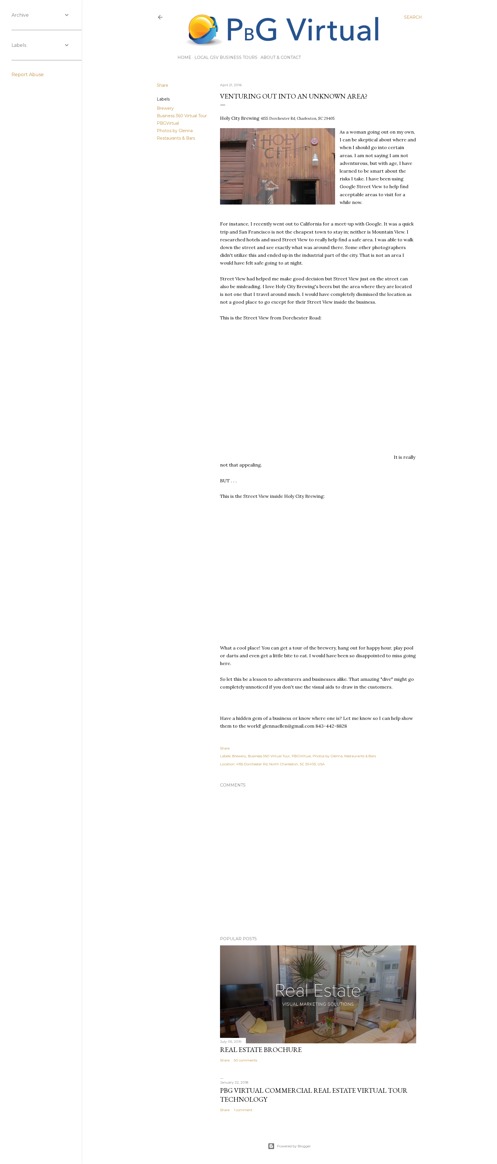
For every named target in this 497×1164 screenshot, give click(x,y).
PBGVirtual (168, 123)
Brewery (165, 108)
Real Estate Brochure (261, 1049)
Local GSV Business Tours (225, 57)
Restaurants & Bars (176, 138)
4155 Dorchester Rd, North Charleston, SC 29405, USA (280, 764)
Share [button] (162, 85)
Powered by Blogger (294, 1146)
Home (184, 57)
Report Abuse (28, 74)
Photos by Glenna (175, 130)
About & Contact (281, 57)
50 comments (245, 1060)
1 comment (243, 1110)
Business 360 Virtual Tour (182, 115)
